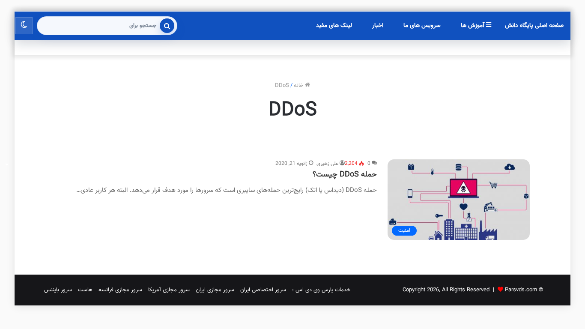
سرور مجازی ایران (215, 290)
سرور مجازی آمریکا (169, 290)
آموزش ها (473, 25)
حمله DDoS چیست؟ (345, 175)
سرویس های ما (422, 25)
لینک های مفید (334, 25)
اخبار (377, 25)
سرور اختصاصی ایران (263, 290)
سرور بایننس (58, 290)
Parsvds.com (521, 290)
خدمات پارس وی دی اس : (321, 290)
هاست (85, 290)
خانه (299, 85)
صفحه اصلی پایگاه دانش (534, 25)
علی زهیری (327, 163)
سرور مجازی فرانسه (120, 290)
